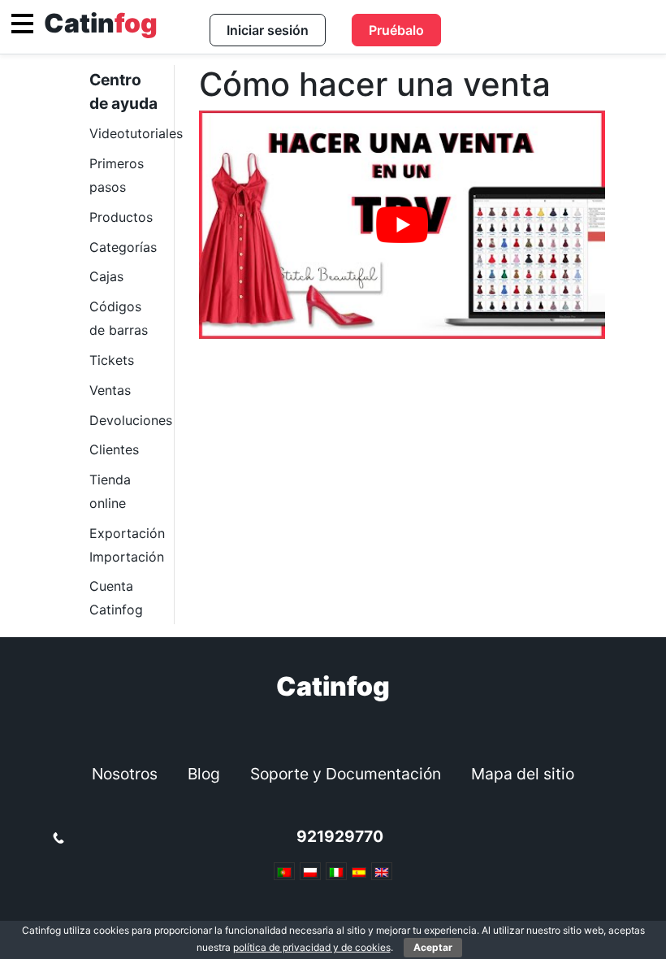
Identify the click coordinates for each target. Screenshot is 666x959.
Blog (204, 773)
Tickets (111, 360)
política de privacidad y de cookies (312, 947)
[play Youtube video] (402, 225)
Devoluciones (130, 420)
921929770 (339, 836)
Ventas (110, 390)
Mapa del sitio (522, 773)
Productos (121, 217)
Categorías (123, 247)
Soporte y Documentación (345, 773)
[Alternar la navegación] (22, 23)
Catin (101, 23)
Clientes (114, 449)
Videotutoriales (136, 133)
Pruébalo (396, 30)
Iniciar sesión (268, 30)
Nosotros (125, 773)
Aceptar (432, 947)
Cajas (106, 276)
